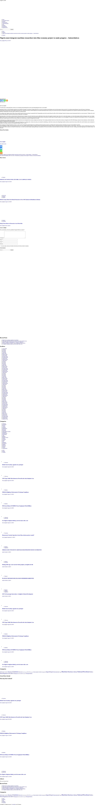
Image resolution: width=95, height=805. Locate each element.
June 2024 (4, 374)
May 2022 (4, 399)
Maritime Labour (5, 437)
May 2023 (4, 387)
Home (3, 19)
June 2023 (4, 386)
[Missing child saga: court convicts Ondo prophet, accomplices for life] (6, 560)
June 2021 (4, 410)
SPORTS (3, 446)
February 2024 (4, 378)
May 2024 (4, 375)
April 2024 (4, 376)
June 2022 (4, 398)
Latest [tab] (3, 450)
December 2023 (5, 380)
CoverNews (14, 804)
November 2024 (5, 369)
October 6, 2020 (7, 566)
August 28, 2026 (10, 466)
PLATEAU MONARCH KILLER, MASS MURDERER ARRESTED (18, 578)
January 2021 (4, 415)
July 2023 (4, 385)
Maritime (3, 25)
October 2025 (4, 358)
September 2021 (5, 407)
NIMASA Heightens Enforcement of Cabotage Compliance (12, 342)
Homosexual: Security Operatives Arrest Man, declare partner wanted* (18, 535)
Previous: (18, 154)
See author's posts (3, 143)
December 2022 (5, 392)
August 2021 (4, 408)
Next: (20, 155)
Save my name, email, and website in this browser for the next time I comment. (15, 245)
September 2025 (5, 359)
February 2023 (4, 390)
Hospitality (4, 430)
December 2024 (5, 368)
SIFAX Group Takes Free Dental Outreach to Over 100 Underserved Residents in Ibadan (20, 199)
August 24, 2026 (10, 651)
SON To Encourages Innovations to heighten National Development (17, 594)
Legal (3, 435)
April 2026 (4, 352)
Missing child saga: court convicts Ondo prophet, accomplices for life (17, 564)
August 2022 (4, 396)
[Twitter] (3, 100)
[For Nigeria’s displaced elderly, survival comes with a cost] (6, 516)
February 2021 (4, 414)
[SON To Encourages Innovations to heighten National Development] (6, 588)
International (4, 26)
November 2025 (5, 357)
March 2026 (4, 353)
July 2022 (4, 397)
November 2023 (5, 381)
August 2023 (4, 384)
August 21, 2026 (10, 522)
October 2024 (4, 370)
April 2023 (4, 388)
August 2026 (4, 348)
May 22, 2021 (7, 40)
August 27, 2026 (10, 494)
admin (3, 552)
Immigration (4, 432)
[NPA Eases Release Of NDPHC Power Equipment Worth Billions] (6, 502)
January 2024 (4, 379)
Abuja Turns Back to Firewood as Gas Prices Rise (11, 223)
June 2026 (4, 350)
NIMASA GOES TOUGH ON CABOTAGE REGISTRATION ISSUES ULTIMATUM (21, 549)
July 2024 (4, 373)
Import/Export (4, 22)
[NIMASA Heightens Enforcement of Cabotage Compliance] (4, 729)
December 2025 (5, 356)
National (3, 35)
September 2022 (5, 395)
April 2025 (4, 364)
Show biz (3, 445)
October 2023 (4, 382)
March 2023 (4, 389)
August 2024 (4, 372)
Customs (5, 23)
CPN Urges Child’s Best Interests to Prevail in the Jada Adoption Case (14, 341)
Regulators (5, 27)
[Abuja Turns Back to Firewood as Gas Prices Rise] (8, 218)
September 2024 (5, 371)
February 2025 (4, 366)
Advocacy (4, 423)
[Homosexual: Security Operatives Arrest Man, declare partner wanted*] (6, 532)
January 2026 (4, 355)
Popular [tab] (3, 451)
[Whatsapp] (5, 100)
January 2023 (4, 391)
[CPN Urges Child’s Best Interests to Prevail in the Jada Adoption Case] (6, 475)
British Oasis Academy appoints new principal (10, 340)
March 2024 (4, 377)
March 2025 (4, 365)
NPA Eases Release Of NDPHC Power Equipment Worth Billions (13, 343)
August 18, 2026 (8, 181)
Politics (3, 440)
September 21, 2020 (11, 537)
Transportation (4, 448)
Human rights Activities (6, 431)
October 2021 (4, 406)
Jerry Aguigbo (2, 40)
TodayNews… (8, 5)
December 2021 (5, 404)
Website (1, 243)
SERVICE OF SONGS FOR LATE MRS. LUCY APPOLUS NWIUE (15, 179)
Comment (2, 237)
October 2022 (4, 394)
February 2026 (4, 354)
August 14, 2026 (8, 201)
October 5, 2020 (7, 552)
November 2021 (5, 405)
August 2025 (4, 360)
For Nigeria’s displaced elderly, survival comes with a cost (15, 520)
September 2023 (5, 383)
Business (3, 21)
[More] (7, 100)
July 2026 (4, 349)
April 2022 (4, 400)
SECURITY (4, 443)
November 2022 (5, 393)
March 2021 (4, 413)
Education (4, 427)
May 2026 (4, 351)
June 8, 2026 (7, 225)
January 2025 (4, 367)
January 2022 (4, 403)
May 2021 (4, 411)
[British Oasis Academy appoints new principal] (6, 461)
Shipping (3, 444)
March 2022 (4, 401)
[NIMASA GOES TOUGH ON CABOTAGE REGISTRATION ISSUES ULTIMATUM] (6, 545)
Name (1, 239)
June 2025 (4, 362)
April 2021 (4, 412)
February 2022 (4, 402)
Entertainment (4, 428)
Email (1, 241)
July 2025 (4, 361)
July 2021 (4, 409)
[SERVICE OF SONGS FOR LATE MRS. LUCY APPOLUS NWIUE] (7, 175)
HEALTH (4, 195)
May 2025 (4, 363)
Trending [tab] (3, 452)
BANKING (4, 424)
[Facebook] (1, 100)
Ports (3, 24)
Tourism (3, 447)
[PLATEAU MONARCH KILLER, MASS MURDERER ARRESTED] (6, 575)
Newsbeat (5, 20)
